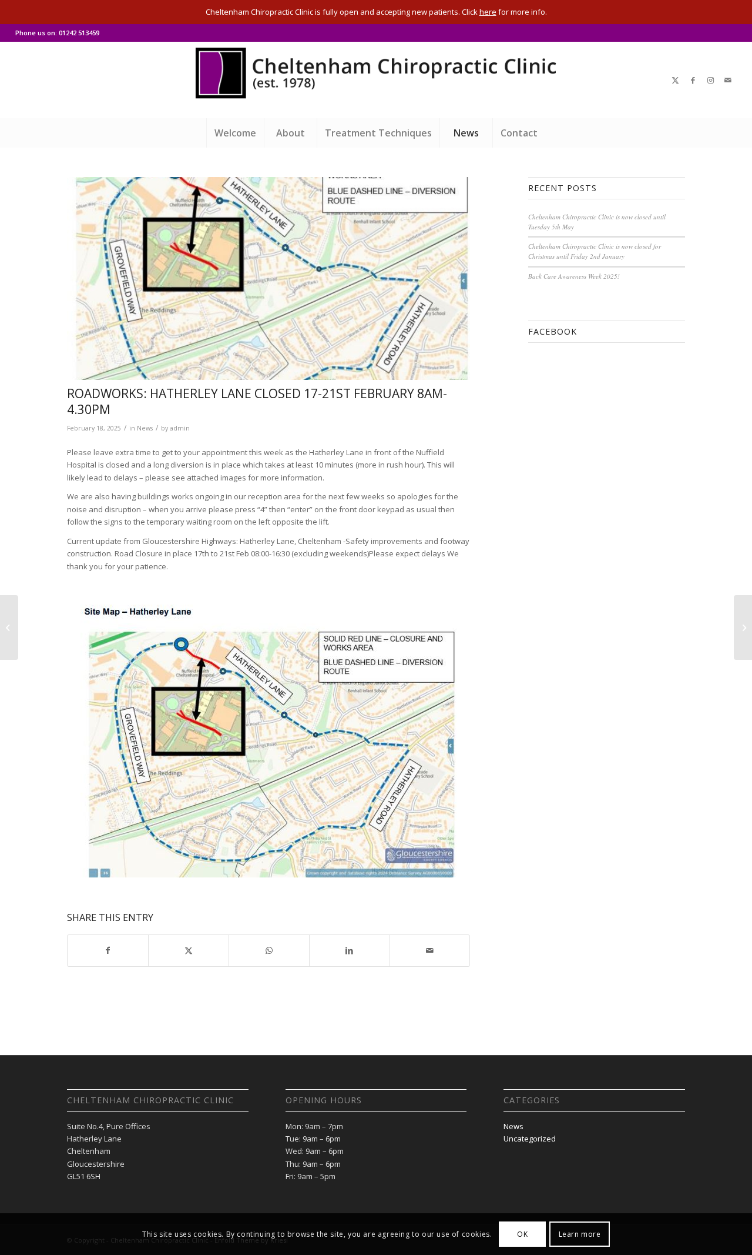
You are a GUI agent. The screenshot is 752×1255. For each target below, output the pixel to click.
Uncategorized (529, 1138)
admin (180, 428)
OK (522, 1234)
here (487, 11)
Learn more (580, 1234)
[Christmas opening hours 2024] (9, 627)
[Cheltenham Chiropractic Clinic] (376, 80)
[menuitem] (235, 133)
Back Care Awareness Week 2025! (574, 276)
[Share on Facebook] (108, 950)
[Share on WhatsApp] (269, 950)
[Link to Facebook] (692, 80)
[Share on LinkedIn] (350, 950)
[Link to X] (675, 80)
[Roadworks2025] (268, 278)
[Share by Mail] (430, 950)
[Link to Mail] (728, 80)
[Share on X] (189, 950)
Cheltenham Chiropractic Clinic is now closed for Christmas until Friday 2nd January (594, 251)
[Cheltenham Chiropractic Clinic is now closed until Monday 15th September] (743, 627)
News (145, 428)
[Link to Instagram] (710, 80)
